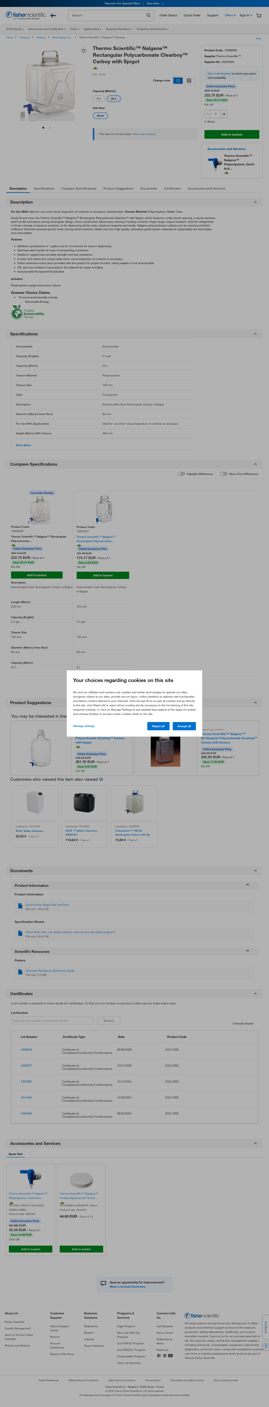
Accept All (184, 726)
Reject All (158, 726)
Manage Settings (83, 726)
